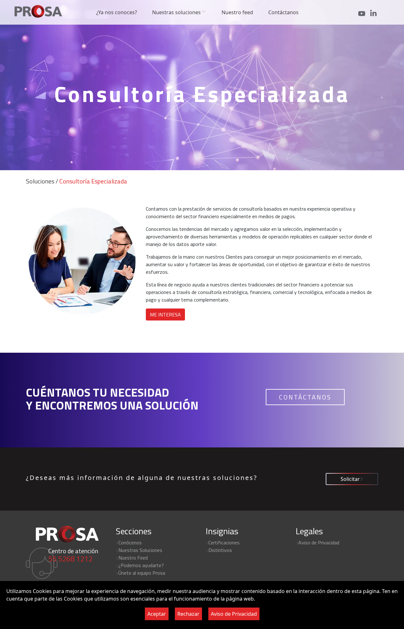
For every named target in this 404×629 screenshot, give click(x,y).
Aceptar (156, 613)
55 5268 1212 (70, 558)
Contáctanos (283, 12)
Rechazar (188, 613)
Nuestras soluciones (176, 12)
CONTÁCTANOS (305, 397)
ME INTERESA (165, 314)
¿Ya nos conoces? (116, 12)
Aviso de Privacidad (234, 613)
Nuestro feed (237, 12)
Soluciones (40, 181)
